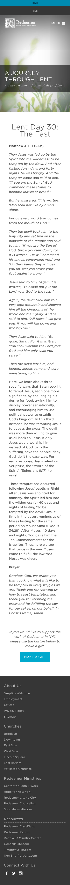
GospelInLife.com (16, 843)
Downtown (12, 739)
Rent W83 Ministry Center (22, 838)
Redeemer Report (17, 832)
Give (35, 3)
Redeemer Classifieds (19, 826)
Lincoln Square (14, 757)
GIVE (35, 11)
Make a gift (35, 657)
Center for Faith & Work (21, 785)
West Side (11, 751)
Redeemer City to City (20, 797)
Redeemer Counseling (20, 803)
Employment (13, 699)
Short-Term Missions (18, 809)
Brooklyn (10, 733)
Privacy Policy (14, 710)
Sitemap (10, 716)
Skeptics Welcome (17, 693)
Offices (9, 704)
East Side (10, 745)
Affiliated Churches (18, 768)
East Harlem (12, 762)
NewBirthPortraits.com (20, 855)
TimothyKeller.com (17, 849)
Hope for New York (17, 791)
